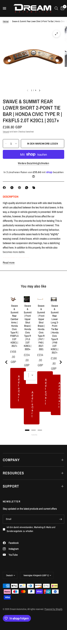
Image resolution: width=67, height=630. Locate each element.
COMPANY (11, 459)
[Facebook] (5, 187)
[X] (12, 187)
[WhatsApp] (27, 187)
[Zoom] (56, 33)
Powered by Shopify (53, 609)
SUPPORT (11, 486)
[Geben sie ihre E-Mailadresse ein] (60, 519)
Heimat (6, 21)
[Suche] (56, 8)
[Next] (39, 90)
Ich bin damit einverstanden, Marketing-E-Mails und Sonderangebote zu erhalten (31, 529)
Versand (6, 131)
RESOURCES (13, 472)
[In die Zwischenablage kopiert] (34, 187)
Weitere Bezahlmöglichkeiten (33, 163)
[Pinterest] (20, 187)
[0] (61, 8)
